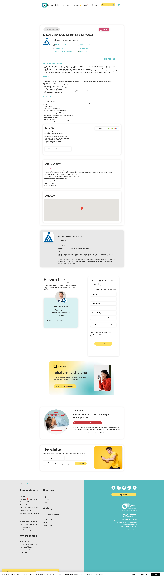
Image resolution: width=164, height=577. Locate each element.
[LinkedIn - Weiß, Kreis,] (113, 488)
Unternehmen (28, 535)
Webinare (23, 553)
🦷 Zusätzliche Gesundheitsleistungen (58, 148)
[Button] (105, 59)
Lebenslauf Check (26, 510)
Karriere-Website (26, 547)
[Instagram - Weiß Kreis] (129, 488)
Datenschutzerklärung (99, 574)
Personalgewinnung (27, 541)
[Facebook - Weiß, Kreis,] (124, 488)
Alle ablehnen (144, 574)
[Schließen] (162, 574)
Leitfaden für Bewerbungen (29, 507)
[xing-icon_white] (119, 488)
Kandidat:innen (29, 490)
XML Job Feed (47, 525)
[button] (66, 5)
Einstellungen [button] (134, 574)
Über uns (48, 490)
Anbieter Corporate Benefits (29, 505)
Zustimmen (155, 574)
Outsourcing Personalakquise (30, 550)
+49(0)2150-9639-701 (131, 526)
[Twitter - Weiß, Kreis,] (135, 488)
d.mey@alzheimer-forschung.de (71, 176)
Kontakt (45, 502)
